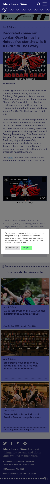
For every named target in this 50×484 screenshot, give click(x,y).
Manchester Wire (15, 4)
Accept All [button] (26, 248)
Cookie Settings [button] (12, 248)
